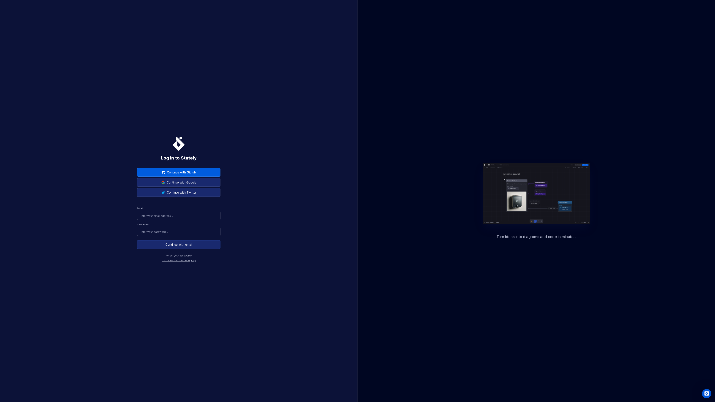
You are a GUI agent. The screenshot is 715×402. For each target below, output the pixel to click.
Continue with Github (181, 172)
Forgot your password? (179, 255)
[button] (706, 393)
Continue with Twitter (181, 192)
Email (140, 208)
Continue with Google (181, 182)
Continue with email (179, 244)
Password (143, 224)
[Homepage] (179, 143)
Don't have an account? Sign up (179, 260)
